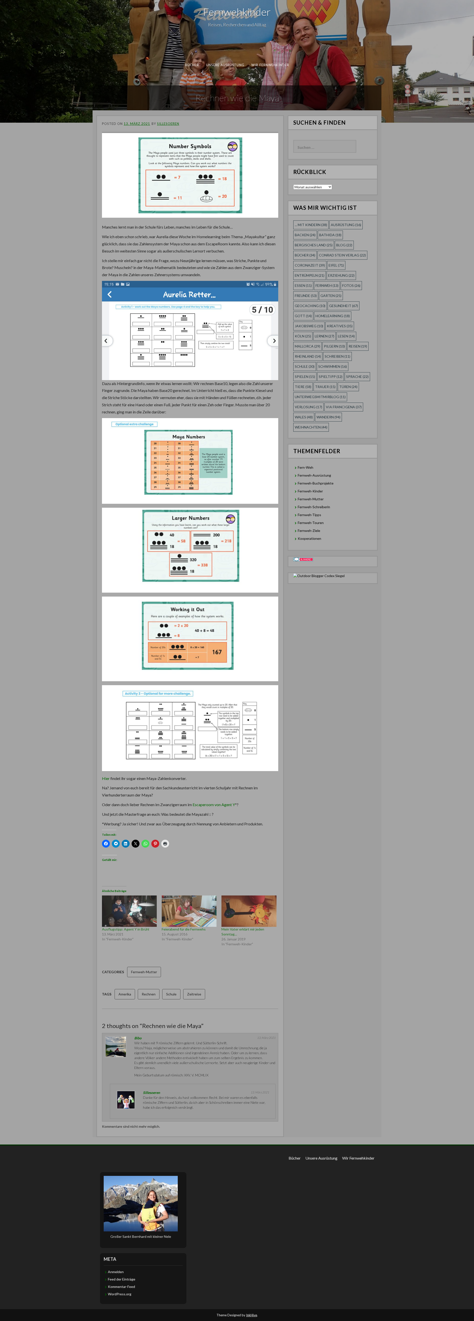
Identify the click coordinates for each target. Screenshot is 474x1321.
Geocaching (310, 306)
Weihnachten (311, 427)
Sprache (357, 376)
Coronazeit (310, 265)
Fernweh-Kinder (310, 491)
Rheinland (308, 356)
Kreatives (340, 326)
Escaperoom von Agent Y (214, 804)
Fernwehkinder (237, 12)
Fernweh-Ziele (309, 530)
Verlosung (308, 407)
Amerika (124, 994)
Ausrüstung (346, 225)
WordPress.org (119, 1294)
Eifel (336, 265)
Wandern (328, 417)
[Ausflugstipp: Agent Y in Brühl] (129, 911)
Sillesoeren (168, 124)
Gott (303, 316)
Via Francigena (344, 407)
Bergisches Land (314, 245)
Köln (303, 336)
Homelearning (333, 316)
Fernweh (327, 285)
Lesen (346, 336)
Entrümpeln (309, 275)
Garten (330, 295)
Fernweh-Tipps (309, 515)
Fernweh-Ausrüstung (314, 475)
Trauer (325, 387)
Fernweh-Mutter (144, 972)
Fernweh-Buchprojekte (316, 483)
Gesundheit (343, 306)
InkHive (251, 1315)
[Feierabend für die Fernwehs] (189, 911)
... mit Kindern (311, 225)
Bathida (330, 235)
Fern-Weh (305, 467)
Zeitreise (194, 994)
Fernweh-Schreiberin (314, 507)
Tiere (303, 387)
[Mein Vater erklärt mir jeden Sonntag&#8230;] (248, 911)
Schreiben (337, 356)
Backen (305, 235)
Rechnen (149, 994)
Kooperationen (309, 538)
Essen (303, 285)
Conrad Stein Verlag (342, 255)
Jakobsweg (309, 326)
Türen (348, 387)
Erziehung (341, 275)
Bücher (192, 65)
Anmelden (116, 1272)
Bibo (137, 1038)
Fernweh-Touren (311, 523)
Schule (171, 994)
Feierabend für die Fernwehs (184, 929)
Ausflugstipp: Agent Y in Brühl (125, 929)
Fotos (351, 285)
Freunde (306, 295)
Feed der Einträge (121, 1279)
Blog (344, 245)
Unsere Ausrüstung (225, 65)
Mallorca (307, 346)
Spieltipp (330, 376)
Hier (106, 778)
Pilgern (334, 346)
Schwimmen (332, 366)
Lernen (324, 336)
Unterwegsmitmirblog (320, 397)
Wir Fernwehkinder (270, 65)
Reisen (358, 346)
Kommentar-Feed (121, 1286)
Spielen (305, 376)
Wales (304, 417)
